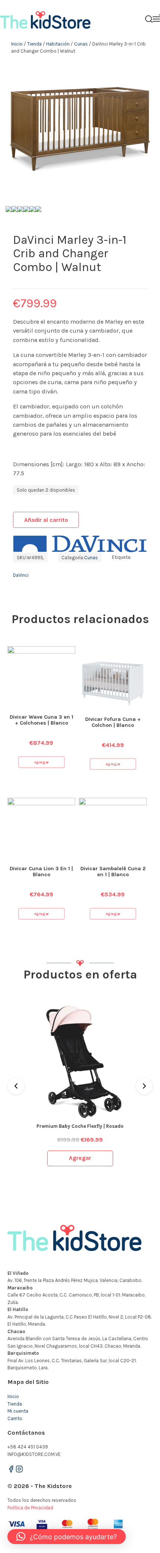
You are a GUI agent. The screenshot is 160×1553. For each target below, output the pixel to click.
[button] (66, 1536)
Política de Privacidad (30, 1507)
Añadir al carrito (46, 520)
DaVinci (21, 575)
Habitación (58, 44)
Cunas (81, 44)
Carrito (14, 1418)
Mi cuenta (17, 1411)
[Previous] (16, 1086)
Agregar (41, 762)
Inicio (17, 44)
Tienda (34, 44)
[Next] (144, 1086)
